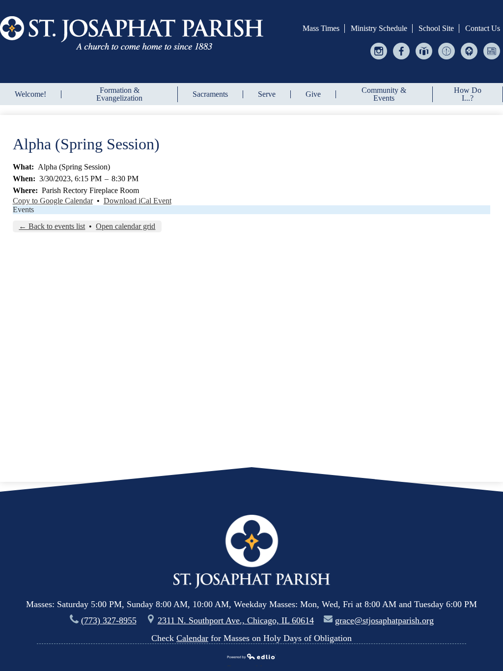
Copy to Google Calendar (53, 200)
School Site (436, 28)
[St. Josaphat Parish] (131, 33)
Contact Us (482, 28)
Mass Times (321, 28)
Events (23, 209)
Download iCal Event (137, 200)
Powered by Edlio (248, 665)
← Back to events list (52, 226)
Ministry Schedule (379, 28)
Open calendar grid (125, 226)
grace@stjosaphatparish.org (384, 620)
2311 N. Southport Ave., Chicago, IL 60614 (236, 620)
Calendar (192, 638)
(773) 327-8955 (109, 620)
